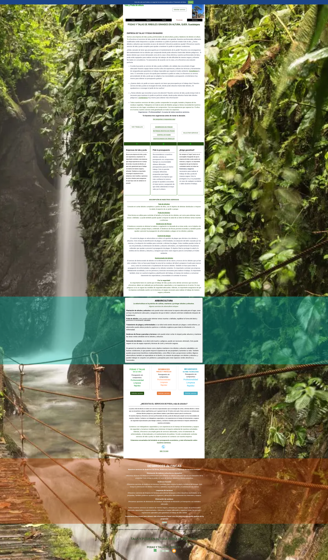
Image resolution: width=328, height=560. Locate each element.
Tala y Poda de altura (134, 5)
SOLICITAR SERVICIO (190, 133)
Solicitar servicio (179, 10)
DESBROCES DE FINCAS (164, 127)
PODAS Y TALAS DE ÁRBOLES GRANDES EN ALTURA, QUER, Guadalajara (164, 24)
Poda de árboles (164, 213)
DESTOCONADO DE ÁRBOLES (164, 139)
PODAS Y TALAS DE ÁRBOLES (164, 547)
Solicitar (164, 522)
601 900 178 (164, 551)
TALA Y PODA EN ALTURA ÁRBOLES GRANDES (164, 539)
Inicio (133, 20)
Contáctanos (143, 98)
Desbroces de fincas (163, 224)
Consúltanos (193, 71)
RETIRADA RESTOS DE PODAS (164, 131)
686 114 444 (164, 451)
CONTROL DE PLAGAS (164, 135)
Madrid (148, 20)
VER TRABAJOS (137, 127)
